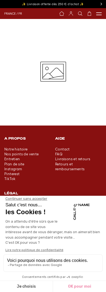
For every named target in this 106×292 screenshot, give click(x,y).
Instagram (13, 169)
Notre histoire (16, 149)
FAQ (59, 154)
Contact (62, 149)
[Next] (101, 4)
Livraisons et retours (72, 159)
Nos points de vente (21, 154)
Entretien (12, 159)
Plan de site (14, 164)
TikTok (9, 179)
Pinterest (12, 174)
